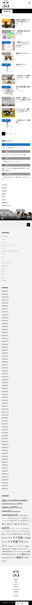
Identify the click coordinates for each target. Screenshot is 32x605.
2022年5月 (5, 394)
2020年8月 (5, 456)
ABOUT (16, 581)
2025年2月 (5, 306)
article (4, 239)
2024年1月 (5, 335)
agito (4, 500)
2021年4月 (5, 432)
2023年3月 (5, 365)
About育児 (5, 236)
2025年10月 (5, 300)
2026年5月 (5, 291)
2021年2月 (5, 438)
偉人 (7, 549)
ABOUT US (4, 188)
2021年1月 (5, 441)
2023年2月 (5, 368)
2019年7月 (5, 488)
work (3, 277)
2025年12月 (5, 297)
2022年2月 (5, 403)
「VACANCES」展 (10, 518)
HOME (3, 197)
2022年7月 (5, 388)
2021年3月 (5, 435)
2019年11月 (5, 477)
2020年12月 (5, 444)
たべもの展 (22, 518)
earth (3, 248)
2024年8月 (5, 323)
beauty (4, 242)
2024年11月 (5, 315)
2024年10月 (5, 318)
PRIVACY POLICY (6, 205)
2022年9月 (5, 382)
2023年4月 (5, 362)
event (3, 254)
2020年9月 (5, 453)
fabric (3, 257)
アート (28, 518)
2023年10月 (5, 344)
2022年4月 (5, 397)
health (4, 268)
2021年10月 (5, 415)
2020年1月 (5, 471)
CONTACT (4, 194)
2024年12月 (5, 312)
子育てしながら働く (22, 551)
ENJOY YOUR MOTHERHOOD (10, 251)
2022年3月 (5, 400)
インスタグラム (11, 520)
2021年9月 (5, 418)
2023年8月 (5, 350)
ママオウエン (17, 534)
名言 (7, 551)
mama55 (7, 511)
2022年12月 (5, 374)
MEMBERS (4, 202)
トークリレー (18, 528)
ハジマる (24, 528)
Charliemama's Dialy (8, 245)
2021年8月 (5, 421)
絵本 (20, 554)
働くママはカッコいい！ (21, 549)
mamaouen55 (10, 515)
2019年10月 (5, 480)
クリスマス (12, 528)
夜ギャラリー (13, 551)
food (3, 260)
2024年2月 (5, 332)
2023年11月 (5, 341)
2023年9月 (5, 347)
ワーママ (18, 546)
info (3, 271)
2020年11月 (5, 447)
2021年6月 (5, 427)
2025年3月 (5, 303)
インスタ (4, 520)
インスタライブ (24, 520)
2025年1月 (5, 309)
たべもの (16, 518)
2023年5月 (5, 359)
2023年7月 (5, 353)
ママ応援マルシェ (11, 546)
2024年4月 (5, 326)
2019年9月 (5, 483)
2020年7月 (5, 459)
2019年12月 (5, 474)
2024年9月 (5, 320)
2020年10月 (5, 450)
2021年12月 (5, 409)
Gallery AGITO (6, 263)
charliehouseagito (18, 500)
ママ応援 (18, 537)
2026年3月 (5, 294)
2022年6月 (5, 391)
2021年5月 (5, 429)
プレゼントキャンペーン (12, 531)
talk (3, 274)
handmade (5, 266)
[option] (8, 214)
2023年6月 (5, 356)
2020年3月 (5, 465)
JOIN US (4, 199)
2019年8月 (5, 485)
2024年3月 (5, 329)
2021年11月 (5, 412)
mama (20, 508)
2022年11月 (5, 376)
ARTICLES (16, 579)
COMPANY (4, 191)
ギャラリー (8, 524)
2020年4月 (5, 462)
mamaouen (16, 511)
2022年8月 (5, 385)
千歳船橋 (4, 551)
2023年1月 (5, 371)
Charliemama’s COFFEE (12, 503)
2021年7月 (5, 424)
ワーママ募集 (24, 546)
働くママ (10, 549)
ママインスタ (7, 534)
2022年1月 (5, 406)
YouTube (4, 280)
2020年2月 (5, 468)
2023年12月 (5, 338)
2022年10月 (5, 379)
